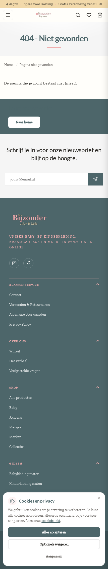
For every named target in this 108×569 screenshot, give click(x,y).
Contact (15, 295)
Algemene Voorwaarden (27, 314)
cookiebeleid (50, 521)
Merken (15, 437)
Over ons (17, 341)
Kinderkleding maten (25, 483)
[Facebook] (28, 263)
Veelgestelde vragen (24, 370)
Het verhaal (18, 361)
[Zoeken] (78, 15)
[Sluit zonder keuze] (98, 498)
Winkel (14, 351)
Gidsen (15, 463)
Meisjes (15, 427)
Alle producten (20, 397)
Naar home (24, 122)
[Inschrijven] (95, 179)
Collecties (16, 446)
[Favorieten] (89, 15)
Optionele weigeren (54, 544)
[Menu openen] (8, 15)
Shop (13, 387)
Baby (13, 407)
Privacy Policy (20, 324)
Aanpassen (54, 556)
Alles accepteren (54, 532)
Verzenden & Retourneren (29, 304)
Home (9, 65)
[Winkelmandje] (100, 15)
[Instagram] (14, 263)
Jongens (15, 417)
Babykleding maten (24, 473)
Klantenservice (24, 285)
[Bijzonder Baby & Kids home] (43, 15)
